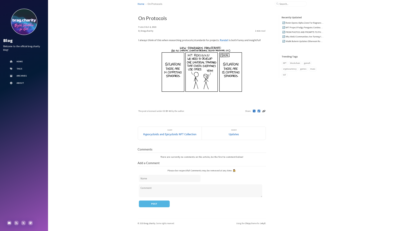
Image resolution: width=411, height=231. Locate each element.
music (312, 69)
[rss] (16, 223)
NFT (284, 63)
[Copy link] (263, 111)
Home (141, 3)
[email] (9, 223)
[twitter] (23, 223)
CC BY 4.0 (167, 111)
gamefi (307, 63)
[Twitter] (254, 111)
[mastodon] (30, 223)
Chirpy (248, 223)
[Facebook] (259, 111)
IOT (284, 74)
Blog (8, 40)
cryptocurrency (290, 69)
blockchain (295, 63)
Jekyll (263, 223)
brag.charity (147, 31)
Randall (224, 40)
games (303, 69)
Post (154, 203)
